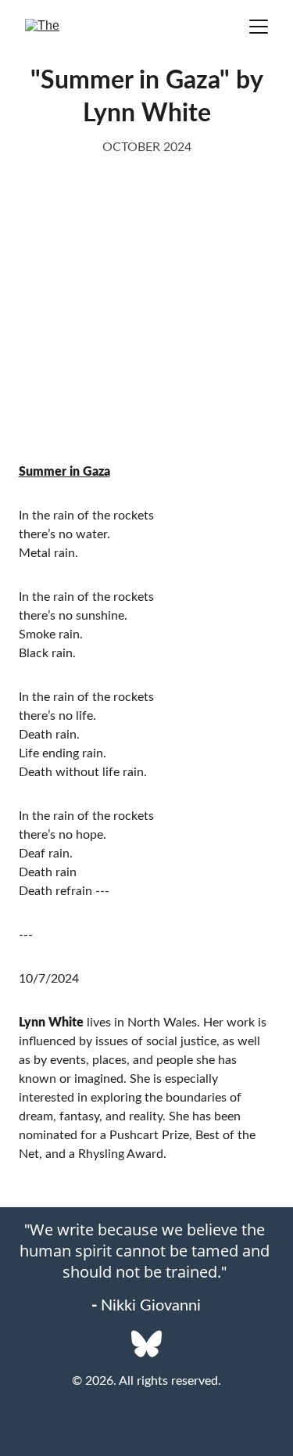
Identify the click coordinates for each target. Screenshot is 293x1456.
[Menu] (258, 27)
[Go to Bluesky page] (146, 1343)
